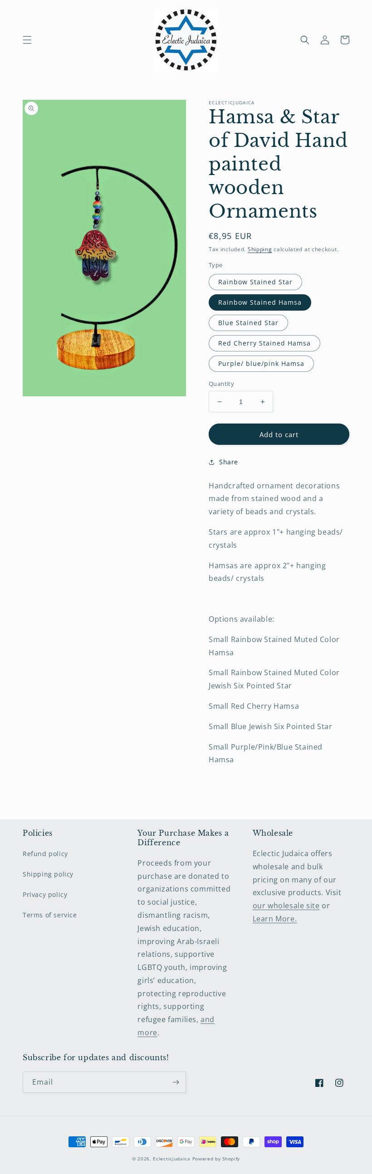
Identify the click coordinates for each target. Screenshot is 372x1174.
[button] (27, 40)
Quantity (221, 384)
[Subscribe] (176, 1082)
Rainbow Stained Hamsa (260, 302)
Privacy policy (45, 894)
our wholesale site (286, 906)
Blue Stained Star (248, 322)
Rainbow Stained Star (255, 282)
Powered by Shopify (216, 1158)
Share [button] (228, 462)
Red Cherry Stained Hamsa (264, 343)
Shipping (260, 249)
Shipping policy (48, 874)
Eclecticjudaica (172, 1158)
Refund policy (45, 853)
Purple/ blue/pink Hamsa (261, 363)
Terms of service (50, 915)
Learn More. (275, 919)
